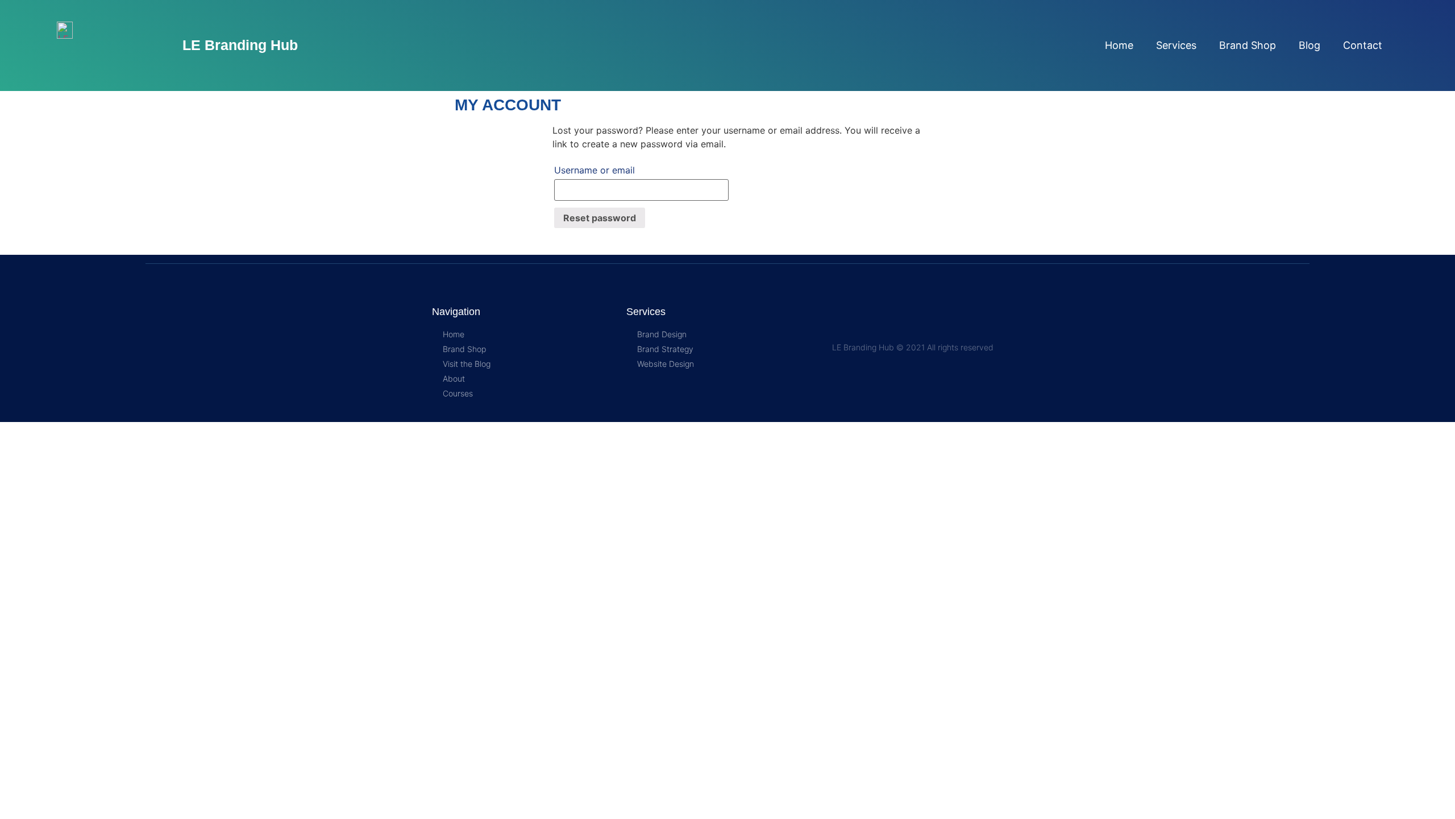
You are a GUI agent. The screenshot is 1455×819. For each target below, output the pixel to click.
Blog (1309, 45)
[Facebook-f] (867, 325)
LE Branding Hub (240, 45)
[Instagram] (839, 325)
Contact (1362, 45)
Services (1176, 45)
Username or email (594, 170)
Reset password (599, 218)
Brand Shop (1247, 45)
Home (1119, 45)
